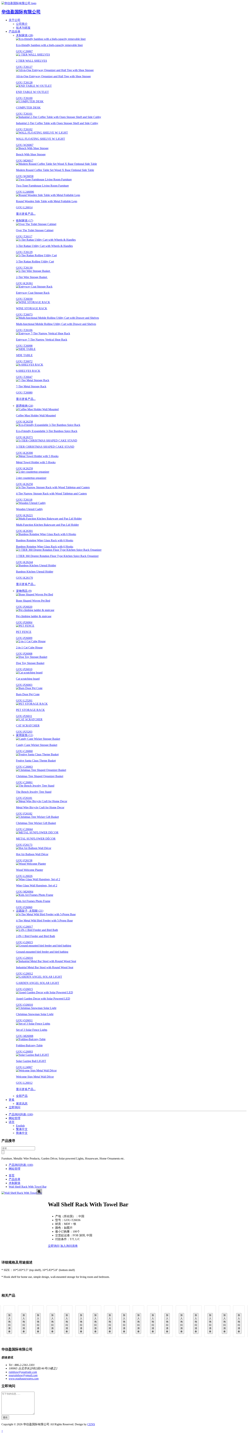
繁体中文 (22, 1129)
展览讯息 (22, 1103)
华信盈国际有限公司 (21, 11)
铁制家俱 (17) (24, 220)
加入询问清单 (69, 1245)
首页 (12, 1175)
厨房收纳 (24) (24, 405)
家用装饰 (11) (24, 735)
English (20, 1125)
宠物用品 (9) (24, 590)
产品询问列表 (21, 1114)
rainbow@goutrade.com (23, 1372)
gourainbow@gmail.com (23, 1375)
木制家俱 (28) (24, 35)
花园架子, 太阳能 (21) (29, 910)
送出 (5, 1417)
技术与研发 (23, 27)
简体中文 (22, 1132)
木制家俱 (14, 1183)
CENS (91, 1424)
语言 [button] (12, 1122)
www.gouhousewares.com (24, 1378)
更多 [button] (12, 1099)
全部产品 (22, 1095)
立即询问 (14, 1107)
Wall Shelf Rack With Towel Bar (27, 1186)
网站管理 (14, 1118)
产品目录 (14, 1179)
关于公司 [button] (14, 20)
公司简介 (22, 23)
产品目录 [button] (14, 31)
